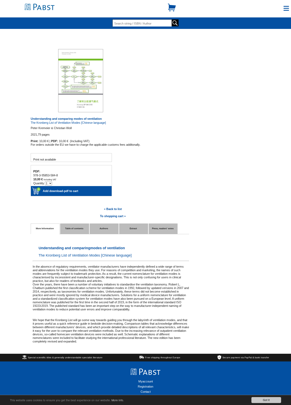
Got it (266, 400)
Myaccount (145, 381)
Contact (146, 391)
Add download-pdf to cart (60, 191)
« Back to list (113, 209)
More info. (117, 400)
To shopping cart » (113, 216)
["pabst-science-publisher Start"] (145, 374)
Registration (145, 386)
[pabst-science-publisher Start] (39, 9)
